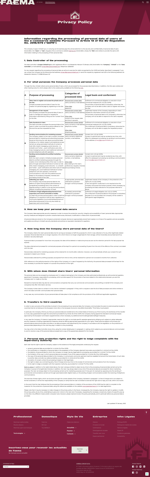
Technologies (19, 433)
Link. (81, 88)
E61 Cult (44, 425)
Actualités (71, 427)
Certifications (97, 428)
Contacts (70, 434)
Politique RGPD (122, 422)
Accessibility (121, 436)
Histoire (95, 422)
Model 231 (120, 430)
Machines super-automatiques (23, 428)
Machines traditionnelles (21, 422)
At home (40, 2)
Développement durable (100, 430)
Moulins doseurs (18, 425)
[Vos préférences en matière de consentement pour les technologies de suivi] (147, 474)
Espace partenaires (98, 436)
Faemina (44, 422)
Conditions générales (123, 433)
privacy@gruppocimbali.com (51, 66)
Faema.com (72, 51)
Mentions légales (122, 428)
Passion (70, 431)
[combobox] (16, 467)
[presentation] (75, 238)
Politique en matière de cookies (126, 425)
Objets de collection (73, 422)
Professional (50, 2)
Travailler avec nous (99, 433)
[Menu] (147, 2)
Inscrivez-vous (80, 450)
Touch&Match (46, 428)
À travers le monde (98, 425)
